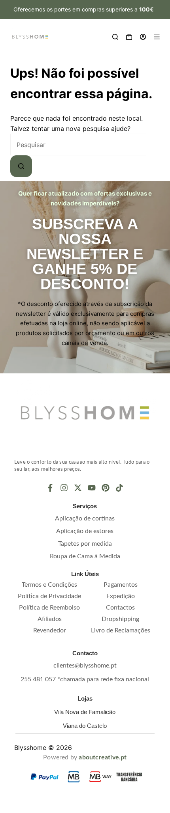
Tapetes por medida (85, 544)
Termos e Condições (49, 585)
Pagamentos (121, 585)
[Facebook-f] (50, 488)
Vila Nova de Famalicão (84, 712)
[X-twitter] (78, 488)
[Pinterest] (106, 488)
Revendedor (49, 630)
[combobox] (78, 144)
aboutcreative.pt (103, 757)
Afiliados (50, 619)
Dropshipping (120, 619)
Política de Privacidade (49, 596)
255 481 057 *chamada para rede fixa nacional (85, 679)
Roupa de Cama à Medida (85, 556)
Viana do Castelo (85, 725)
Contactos (120, 607)
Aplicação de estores (84, 531)
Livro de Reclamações (120, 630)
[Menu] (157, 37)
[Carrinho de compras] (129, 37)
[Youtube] (92, 488)
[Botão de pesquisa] (21, 166)
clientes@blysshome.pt (85, 665)
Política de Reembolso (49, 607)
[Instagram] (64, 488)
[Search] (115, 37)
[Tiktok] (119, 488)
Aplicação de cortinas (85, 518)
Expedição (120, 596)
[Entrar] (143, 37)
